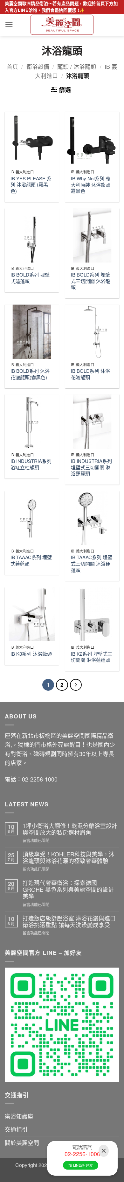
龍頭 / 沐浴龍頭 (76, 66)
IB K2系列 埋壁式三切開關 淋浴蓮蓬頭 (91, 657)
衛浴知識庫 (19, 1116)
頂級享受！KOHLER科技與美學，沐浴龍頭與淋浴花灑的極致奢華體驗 (68, 857)
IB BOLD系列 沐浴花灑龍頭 (90, 374)
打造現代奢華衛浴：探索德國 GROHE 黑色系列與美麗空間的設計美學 (68, 889)
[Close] (104, 1151)
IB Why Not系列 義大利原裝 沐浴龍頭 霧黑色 (90, 184)
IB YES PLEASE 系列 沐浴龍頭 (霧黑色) (31, 184)
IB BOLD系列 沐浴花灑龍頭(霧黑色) (30, 374)
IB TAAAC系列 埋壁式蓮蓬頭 (31, 560)
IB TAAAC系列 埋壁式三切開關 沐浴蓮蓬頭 (91, 563)
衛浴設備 (37, 66)
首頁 (12, 66)
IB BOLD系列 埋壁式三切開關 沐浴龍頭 (90, 280)
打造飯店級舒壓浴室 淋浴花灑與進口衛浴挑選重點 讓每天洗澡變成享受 (69, 921)
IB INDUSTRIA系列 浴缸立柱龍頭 (31, 464)
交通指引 (16, 1129)
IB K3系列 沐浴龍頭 (31, 654)
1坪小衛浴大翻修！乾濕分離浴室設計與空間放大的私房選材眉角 (70, 829)
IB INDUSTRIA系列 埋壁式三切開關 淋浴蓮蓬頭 (91, 467)
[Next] (76, 685)
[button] (9, 24)
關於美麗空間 (22, 1143)
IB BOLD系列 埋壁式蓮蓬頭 (30, 277)
